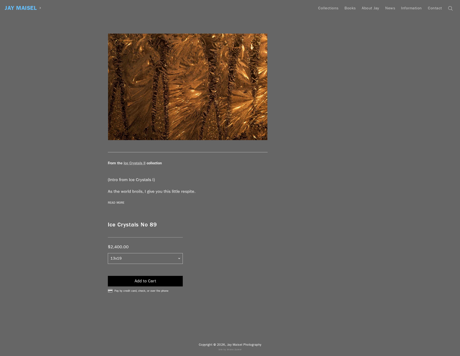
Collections (328, 8)
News (390, 8)
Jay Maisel (21, 8)
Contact (435, 8)
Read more (116, 203)
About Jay (370, 8)
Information (411, 8)
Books (350, 8)
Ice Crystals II (134, 163)
